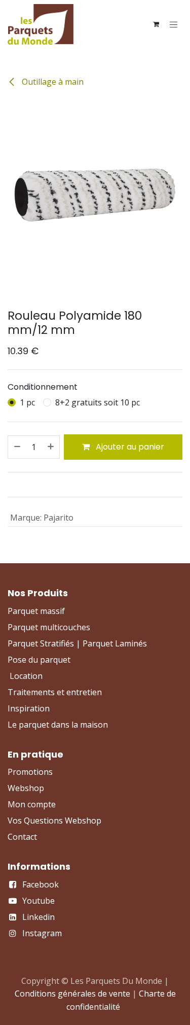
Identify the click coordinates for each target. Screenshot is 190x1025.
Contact (22, 836)
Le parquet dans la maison (58, 724)
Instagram (42, 933)
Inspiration (29, 708)
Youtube (38, 900)
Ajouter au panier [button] (129, 447)
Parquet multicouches (49, 627)
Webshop (26, 788)
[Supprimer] (16, 447)
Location (26, 675)
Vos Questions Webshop (54, 820)
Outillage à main (52, 81)
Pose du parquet (39, 659)
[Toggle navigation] (174, 24)
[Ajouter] (51, 447)
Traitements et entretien (55, 692)
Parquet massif (36, 611)
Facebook (40, 884)
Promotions (30, 771)
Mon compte (32, 804)
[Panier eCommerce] (156, 24)
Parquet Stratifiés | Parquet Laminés (77, 643)
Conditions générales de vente (72, 993)
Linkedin (38, 916)
